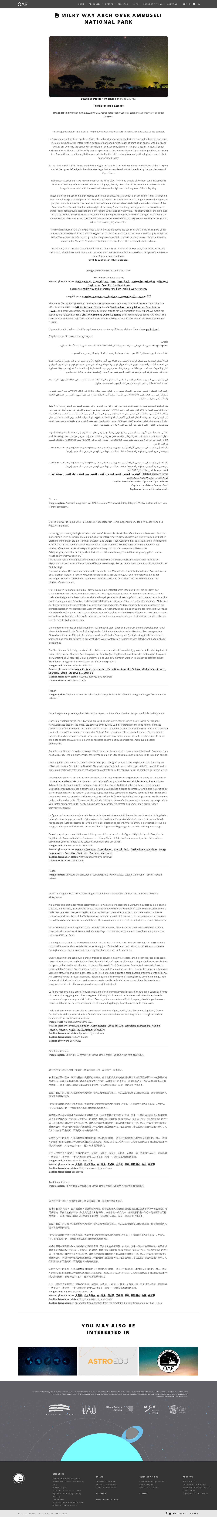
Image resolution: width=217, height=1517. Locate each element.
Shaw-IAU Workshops (106, 1484)
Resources (95, 4)
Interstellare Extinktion (106, 669)
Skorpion (54, 672)
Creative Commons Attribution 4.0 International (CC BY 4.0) (114, 296)
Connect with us (148, 1477)
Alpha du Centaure (85, 849)
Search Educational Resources (67, 1478)
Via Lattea (99, 1029)
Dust (113, 281)
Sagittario (74, 1029)
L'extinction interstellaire (144, 849)
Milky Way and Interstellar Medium (102, 288)
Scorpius (107, 285)
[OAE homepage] (23, 4)
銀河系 (151, 1295)
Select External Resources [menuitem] (65, 1505)
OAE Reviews (58, 1499)
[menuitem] (95, 4)
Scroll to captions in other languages (108, 259)
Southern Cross (121, 285)
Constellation (101, 281)
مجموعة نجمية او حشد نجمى (140, 477)
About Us (188, 1477)
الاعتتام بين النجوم (132, 473)
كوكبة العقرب (161, 477)
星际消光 (136, 1164)
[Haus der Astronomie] (55, 1409)
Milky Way (162, 281)
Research (123, 4)
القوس (93, 473)
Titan (63, 1513)
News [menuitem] (136, 4)
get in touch (152, 329)
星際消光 (136, 1295)
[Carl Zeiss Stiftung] (147, 1409)
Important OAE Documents (195, 1493)
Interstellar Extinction (143, 281)
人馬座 (79, 1295)
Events (99, 1477)
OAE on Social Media (149, 1487)
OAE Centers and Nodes (88, 307)
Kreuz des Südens (130, 669)
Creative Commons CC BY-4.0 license (101, 314)
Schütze (161, 669)
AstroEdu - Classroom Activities (67, 1490)
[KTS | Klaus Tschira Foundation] (116, 1409)
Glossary (56, 1496)
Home (81, 4)
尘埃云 (119, 1164)
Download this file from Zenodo (99, 98)
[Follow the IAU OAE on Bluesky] (194, 4)
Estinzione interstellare (138, 1025)
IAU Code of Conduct (107, 1499)
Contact (144, 1493)
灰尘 (144, 1164)
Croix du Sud (121, 849)
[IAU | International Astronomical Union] (85, 1409)
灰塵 (144, 1295)
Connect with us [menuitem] (153, 4)
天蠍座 (119, 1295)
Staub (64, 672)
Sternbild (89, 672)
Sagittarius (94, 285)
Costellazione (99, 1025)
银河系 (151, 1164)
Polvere (63, 1029)
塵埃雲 (111, 1295)
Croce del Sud (115, 1025)
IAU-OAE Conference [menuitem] (105, 1481)
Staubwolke (75, 672)
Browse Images (60, 1487)
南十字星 (101, 1164)
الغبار (102, 473)
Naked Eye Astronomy (135, 288)
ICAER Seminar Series (106, 1487)
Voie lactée (107, 853)
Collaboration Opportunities (152, 1481)
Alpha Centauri (83, 281)
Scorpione (87, 1029)
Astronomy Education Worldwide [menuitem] (68, 1502)
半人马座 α (89, 1164)
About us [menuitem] (172, 4)
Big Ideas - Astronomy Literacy (67, 1493)
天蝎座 (111, 1164)
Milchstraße (148, 669)
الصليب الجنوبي (114, 473)
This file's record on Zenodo (108, 105)
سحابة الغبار (56, 473)
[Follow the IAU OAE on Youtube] (199, 4)
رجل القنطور (69, 473)
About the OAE (190, 1481)
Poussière (70, 853)
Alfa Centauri (82, 1025)
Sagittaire (82, 853)
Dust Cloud (123, 281)
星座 (127, 1164)
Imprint (194, 1513)
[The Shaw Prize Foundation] (173, 1409)
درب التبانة (83, 473)
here (146, 310)
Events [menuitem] (109, 4)
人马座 (79, 1164)
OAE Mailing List (147, 1484)
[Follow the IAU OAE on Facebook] (190, 4)
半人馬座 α (89, 1295)
